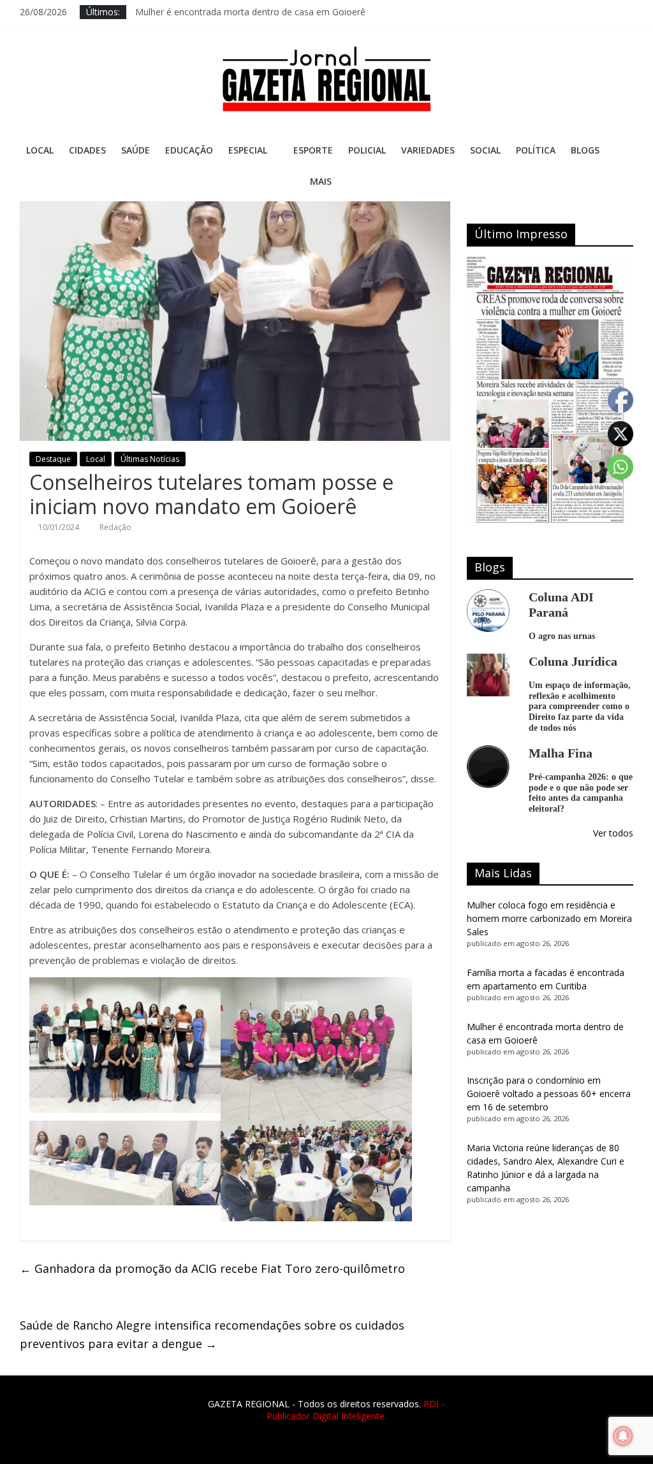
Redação (115, 527)
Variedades (428, 150)
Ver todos (613, 833)
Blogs (585, 150)
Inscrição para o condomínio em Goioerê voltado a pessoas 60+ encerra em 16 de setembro (549, 1093)
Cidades (87, 150)
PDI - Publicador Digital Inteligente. (356, 1410)
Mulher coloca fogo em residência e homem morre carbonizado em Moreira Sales (549, 918)
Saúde (135, 150)
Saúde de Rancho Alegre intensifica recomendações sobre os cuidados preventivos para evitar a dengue (212, 1334)
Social (485, 150)
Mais (321, 181)
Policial (367, 150)
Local (40, 150)
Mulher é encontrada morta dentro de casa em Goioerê (250, 12)
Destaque (53, 459)
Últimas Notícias (150, 459)
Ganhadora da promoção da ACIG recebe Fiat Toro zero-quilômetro (212, 1268)
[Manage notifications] (623, 1436)
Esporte (313, 150)
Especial (247, 150)
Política (535, 150)
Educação (189, 150)
